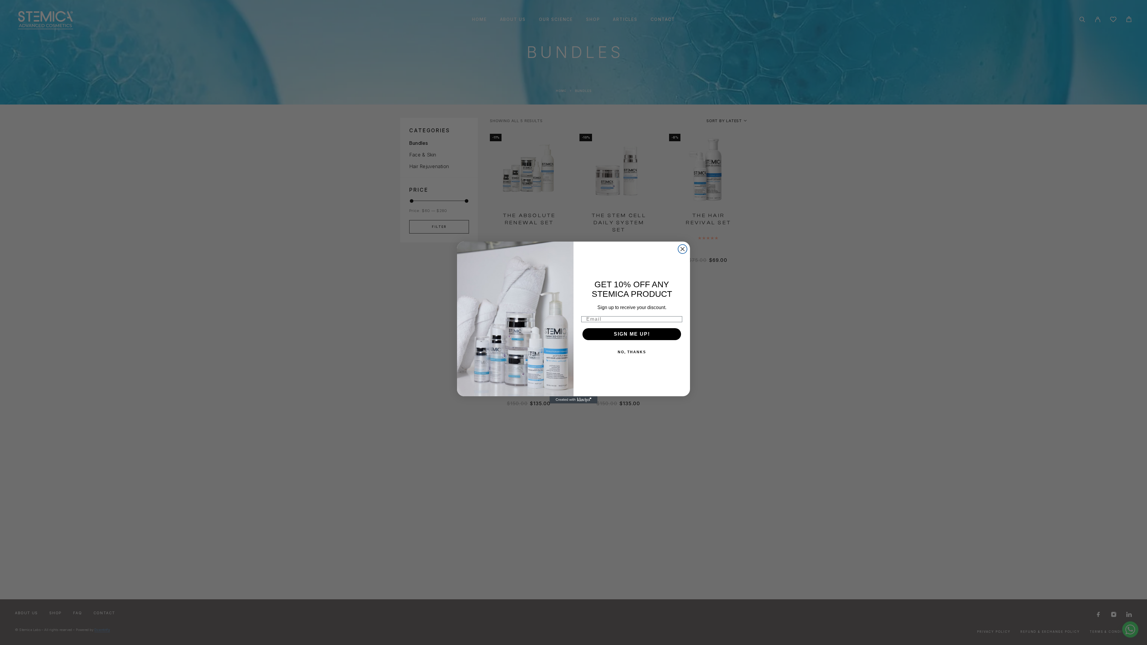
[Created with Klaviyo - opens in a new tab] (573, 399)
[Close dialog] (682, 249)
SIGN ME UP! (632, 334)
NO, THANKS (632, 352)
